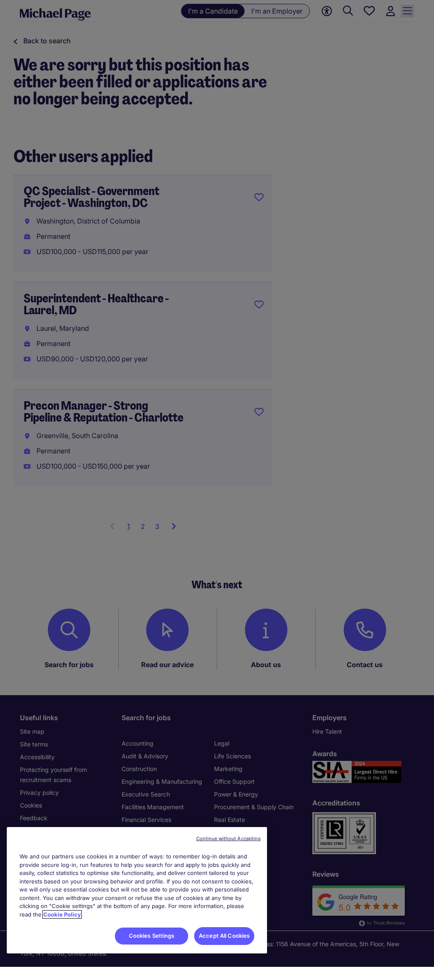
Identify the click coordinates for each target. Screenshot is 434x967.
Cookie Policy (62, 914)
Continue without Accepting (228, 838)
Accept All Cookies (224, 935)
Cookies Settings (152, 935)
